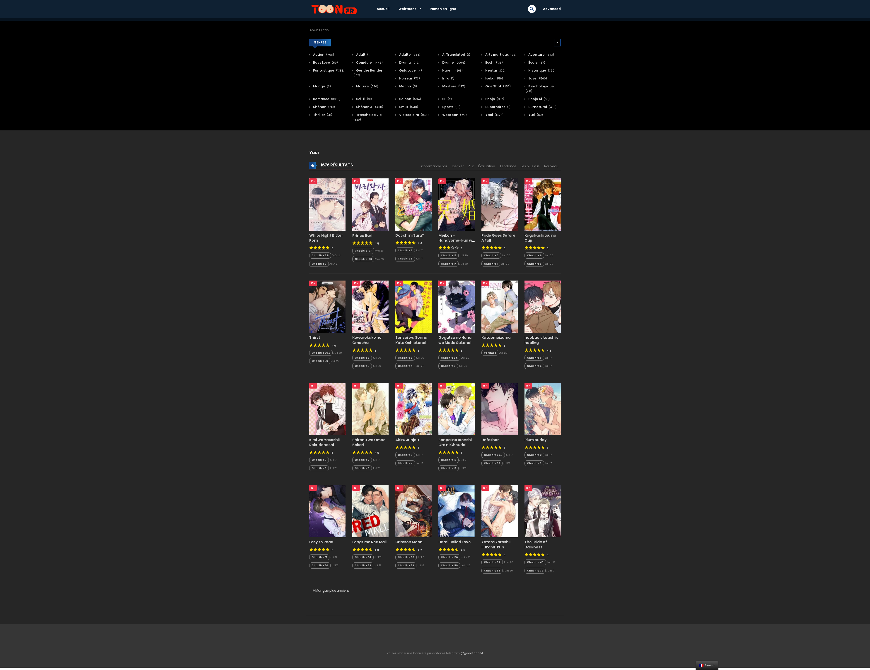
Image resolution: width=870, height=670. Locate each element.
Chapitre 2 (491, 255)
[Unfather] (499, 408)
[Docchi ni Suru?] (413, 204)
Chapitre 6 (405, 250)
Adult (362, 54)
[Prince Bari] (370, 204)
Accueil (383, 9)
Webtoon (454, 115)
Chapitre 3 (534, 455)
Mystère (453, 86)
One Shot (498, 86)
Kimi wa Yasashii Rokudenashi (324, 442)
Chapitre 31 (319, 557)
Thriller (322, 115)
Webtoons (407, 9)
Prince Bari (362, 235)
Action (323, 54)
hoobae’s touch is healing (541, 340)
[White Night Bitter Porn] (327, 204)
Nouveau (551, 166)
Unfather (490, 439)
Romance (326, 99)
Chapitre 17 (448, 264)
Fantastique (328, 70)
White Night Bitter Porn (326, 238)
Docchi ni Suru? (409, 235)
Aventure (541, 54)
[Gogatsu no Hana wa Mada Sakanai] (456, 306)
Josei (537, 78)
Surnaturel (542, 107)
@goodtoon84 (472, 653)
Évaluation (486, 166)
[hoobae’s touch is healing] (542, 306)
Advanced (552, 9)
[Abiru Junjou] (413, 408)
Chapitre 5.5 (320, 255)
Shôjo (494, 99)
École (536, 62)
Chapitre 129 (449, 565)
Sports (451, 107)
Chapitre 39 (492, 463)
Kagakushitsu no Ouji (540, 238)
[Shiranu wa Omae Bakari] (370, 408)
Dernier (458, 166)
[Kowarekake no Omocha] (370, 306)
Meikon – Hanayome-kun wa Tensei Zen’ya (456, 240)
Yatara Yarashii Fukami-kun (495, 544)
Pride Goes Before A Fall (498, 238)
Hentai (495, 70)
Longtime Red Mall (369, 542)
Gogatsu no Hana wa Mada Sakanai (454, 340)
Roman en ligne (443, 9)
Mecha (408, 86)
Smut (408, 107)
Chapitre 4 (405, 366)
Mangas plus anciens (332, 590)
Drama (409, 62)
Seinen (410, 99)
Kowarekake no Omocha (367, 340)
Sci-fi (363, 99)
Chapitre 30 (320, 565)
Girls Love (410, 70)
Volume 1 (490, 353)
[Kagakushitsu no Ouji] (542, 204)
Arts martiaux (500, 54)
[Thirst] (327, 306)
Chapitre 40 (535, 562)
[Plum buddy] (542, 408)
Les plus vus (530, 166)
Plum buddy (535, 439)
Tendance (508, 166)
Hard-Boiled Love (454, 542)
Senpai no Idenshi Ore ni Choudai (455, 442)
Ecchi (494, 62)
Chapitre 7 (362, 460)
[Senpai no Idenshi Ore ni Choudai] (456, 408)
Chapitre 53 (363, 565)
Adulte (409, 54)
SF (447, 99)
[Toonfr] (334, 8)
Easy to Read (321, 542)
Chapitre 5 (319, 264)
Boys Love (325, 62)
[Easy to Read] (327, 511)
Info (448, 78)
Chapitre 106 (363, 259)
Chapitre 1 (491, 264)
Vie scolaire (414, 115)
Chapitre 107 (363, 250)
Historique (542, 70)
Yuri (535, 115)
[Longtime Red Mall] (370, 511)
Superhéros (497, 107)
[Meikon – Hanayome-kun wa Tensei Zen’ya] (456, 204)
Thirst (314, 337)
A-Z (471, 166)
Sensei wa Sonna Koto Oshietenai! (411, 340)
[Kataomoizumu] (499, 306)
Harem (452, 70)
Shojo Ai (539, 99)
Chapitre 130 (449, 557)
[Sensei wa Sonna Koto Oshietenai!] (413, 306)
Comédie (369, 62)
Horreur (409, 78)
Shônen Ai (369, 107)
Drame (453, 62)
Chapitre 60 (406, 557)
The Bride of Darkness (535, 544)
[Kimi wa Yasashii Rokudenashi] (327, 408)
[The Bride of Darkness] (542, 511)
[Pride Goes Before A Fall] (499, 204)
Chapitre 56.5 (321, 353)
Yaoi (326, 30)
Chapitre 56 (320, 361)
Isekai (494, 78)
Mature (366, 86)
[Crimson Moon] (413, 511)
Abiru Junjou (407, 439)
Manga (321, 86)
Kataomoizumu (496, 337)
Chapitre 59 (406, 565)
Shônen (323, 107)
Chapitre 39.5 (493, 455)
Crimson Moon (409, 542)
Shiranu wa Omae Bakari (369, 442)
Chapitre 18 (448, 255)
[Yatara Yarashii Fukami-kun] (499, 511)
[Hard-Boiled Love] (456, 511)
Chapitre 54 (363, 557)
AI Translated (456, 54)
